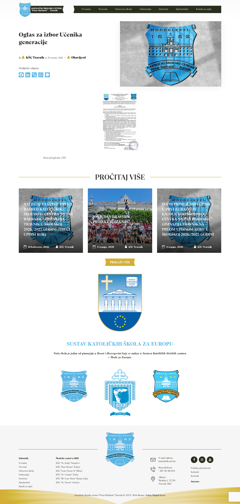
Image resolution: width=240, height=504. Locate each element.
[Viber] (34, 75)
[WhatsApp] (40, 75)
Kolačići (195, 472)
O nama (23, 463)
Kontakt (195, 476)
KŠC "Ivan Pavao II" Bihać (69, 470)
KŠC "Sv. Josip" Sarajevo (68, 463)
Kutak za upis (25, 486)
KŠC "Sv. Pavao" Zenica (67, 482)
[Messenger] (47, 75)
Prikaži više (120, 262)
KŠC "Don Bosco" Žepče (68, 467)
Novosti (23, 467)
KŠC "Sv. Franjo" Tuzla (67, 474)
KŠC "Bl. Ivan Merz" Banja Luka (72, 478)
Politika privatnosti (200, 468)
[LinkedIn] (27, 75)
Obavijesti (78, 57)
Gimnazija (24, 474)
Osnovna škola (26, 470)
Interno (195, 481)
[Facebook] (21, 75)
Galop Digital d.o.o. (155, 495)
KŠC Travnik (35, 57)
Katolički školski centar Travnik (41, 9)
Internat (23, 478)
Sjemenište (24, 482)
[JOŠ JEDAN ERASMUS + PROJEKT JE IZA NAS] (120, 220)
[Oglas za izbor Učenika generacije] (170, 85)
